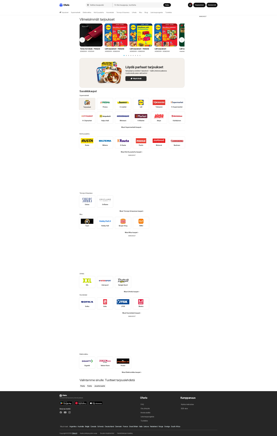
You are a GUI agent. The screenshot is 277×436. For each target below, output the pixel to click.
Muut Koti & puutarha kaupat (131, 152)
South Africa (175, 426)
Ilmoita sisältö (145, 413)
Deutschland (109, 426)
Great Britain (133, 426)
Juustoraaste (99, 386)
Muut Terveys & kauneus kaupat (131, 211)
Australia (80, 426)
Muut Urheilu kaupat (131, 292)
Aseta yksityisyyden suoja (88, 433)
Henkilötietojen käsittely (125, 433)
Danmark (118, 426)
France (125, 426)
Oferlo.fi (74, 433)
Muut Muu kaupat (131, 232)
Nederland (153, 426)
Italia (140, 426)
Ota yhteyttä (145, 408)
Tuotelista (168, 12)
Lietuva (146, 426)
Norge (161, 426)
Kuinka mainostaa (187, 404)
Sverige (167, 426)
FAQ (142, 404)
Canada (93, 426)
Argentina (72, 426)
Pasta (82, 386)
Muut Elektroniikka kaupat (131, 372)
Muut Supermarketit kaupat (131, 127)
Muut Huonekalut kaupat (131, 313)
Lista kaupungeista (157, 12)
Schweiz (100, 426)
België (87, 426)
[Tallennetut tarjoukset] (190, 5)
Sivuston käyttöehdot (107, 433)
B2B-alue (184, 408)
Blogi (146, 12)
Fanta (89, 386)
